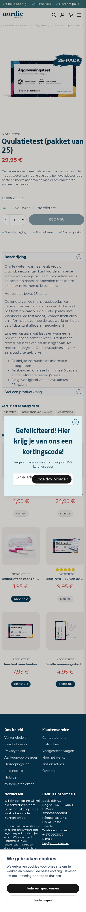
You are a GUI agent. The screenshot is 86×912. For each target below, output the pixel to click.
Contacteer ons (54, 738)
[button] (76, 422)
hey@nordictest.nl (55, 843)
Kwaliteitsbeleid (16, 744)
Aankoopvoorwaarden (21, 758)
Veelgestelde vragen (58, 751)
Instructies (50, 744)
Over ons (49, 771)
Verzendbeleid (15, 738)
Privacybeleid (14, 751)
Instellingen (43, 900)
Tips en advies (53, 764)
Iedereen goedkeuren (43, 888)
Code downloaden (52, 479)
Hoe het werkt (53, 758)
